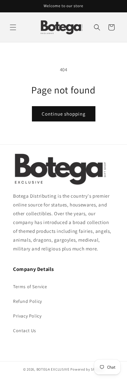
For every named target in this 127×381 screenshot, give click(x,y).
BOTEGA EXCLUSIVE (53, 369)
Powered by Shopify (87, 369)
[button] (13, 27)
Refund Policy (27, 301)
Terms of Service (30, 286)
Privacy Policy (27, 316)
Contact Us (24, 330)
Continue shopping (64, 114)
